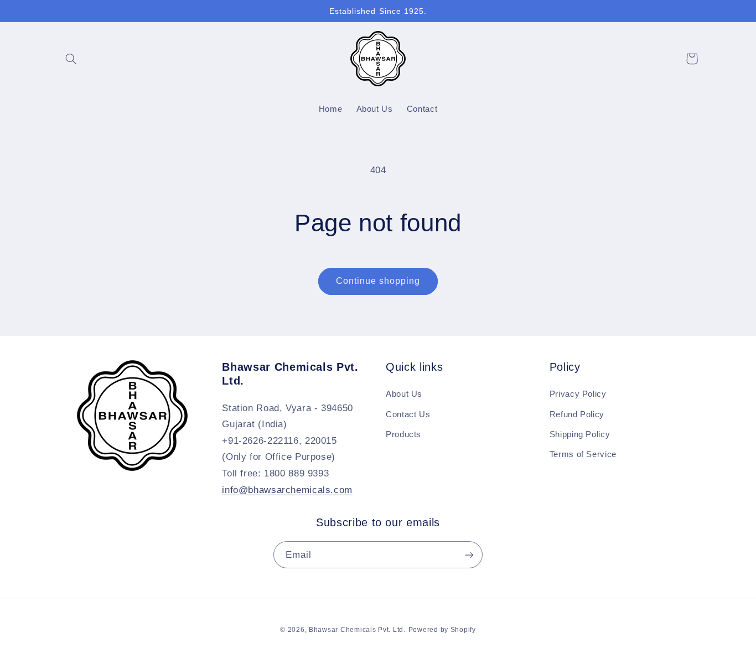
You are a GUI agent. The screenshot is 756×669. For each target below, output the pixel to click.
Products (403, 434)
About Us (404, 394)
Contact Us (408, 414)
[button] (71, 58)
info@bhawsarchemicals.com (287, 490)
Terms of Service (583, 454)
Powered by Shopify (442, 629)
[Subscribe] (469, 554)
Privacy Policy (578, 394)
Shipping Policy (580, 434)
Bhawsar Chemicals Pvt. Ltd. (357, 629)
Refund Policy (577, 414)
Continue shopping (378, 281)
